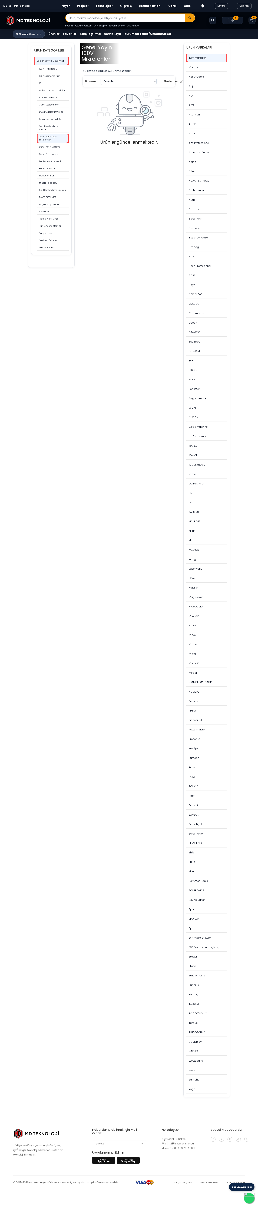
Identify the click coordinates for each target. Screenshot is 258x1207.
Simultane (44, 211)
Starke (193, 966)
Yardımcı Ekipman (48, 240)
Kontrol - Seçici (47, 168)
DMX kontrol (133, 25)
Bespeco (194, 228)
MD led (7, 6)
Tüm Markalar (197, 58)
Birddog (194, 247)
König (192, 559)
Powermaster (197, 729)
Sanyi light (195, 824)
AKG (191, 105)
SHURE (192, 862)
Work (192, 1070)
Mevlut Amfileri (46, 175)
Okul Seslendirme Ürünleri (52, 190)
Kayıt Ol (221, 5)
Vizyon (65, 6)
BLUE (191, 256)
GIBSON (193, 417)
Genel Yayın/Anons (49, 154)
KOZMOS (194, 550)
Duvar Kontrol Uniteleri (50, 119)
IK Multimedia (197, 464)
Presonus (194, 739)
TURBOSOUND (197, 1032)
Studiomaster (197, 975)
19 (40, 83)
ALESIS (192, 124)
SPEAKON (194, 919)
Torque (193, 1023)
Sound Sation (197, 900)
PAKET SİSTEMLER (48, 197)
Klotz (192, 540)
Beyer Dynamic (198, 237)
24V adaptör (100, 25)
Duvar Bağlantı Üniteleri (51, 111)
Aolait (192, 162)
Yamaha (194, 1079)
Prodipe (194, 748)
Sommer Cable (198, 881)
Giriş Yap (244, 5)
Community (196, 313)
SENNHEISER (195, 843)
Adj (191, 86)
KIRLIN (192, 531)
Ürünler (53, 34)
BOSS (192, 275)
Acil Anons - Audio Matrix (52, 90)
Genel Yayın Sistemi (49, 146)
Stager (193, 956)
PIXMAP (193, 710)
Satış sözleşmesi (182, 1182)
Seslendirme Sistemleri (51, 61)
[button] (29, 34)
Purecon (194, 758)
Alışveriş (126, 6)
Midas (192, 625)
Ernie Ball (194, 351)
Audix (192, 199)
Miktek (192, 654)
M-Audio (194, 616)
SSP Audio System (200, 937)
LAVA (192, 578)
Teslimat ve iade (235, 1182)
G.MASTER (194, 408)
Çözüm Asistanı (150, 6)
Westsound (196, 1060)
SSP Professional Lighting (204, 947)
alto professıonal (199, 143)
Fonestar (194, 389)
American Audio (199, 152)
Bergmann (195, 218)
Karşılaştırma (90, 34)
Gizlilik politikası (209, 1182)
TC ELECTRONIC (198, 1013)
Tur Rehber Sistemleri (50, 225)
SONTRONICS (196, 890)
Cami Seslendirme (49, 104)
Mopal (193, 673)
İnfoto (192, 474)
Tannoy (193, 994)
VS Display (195, 1042)
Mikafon (194, 644)
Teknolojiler (104, 6)
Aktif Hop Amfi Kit (48, 97)
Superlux (194, 985)
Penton (193, 701)
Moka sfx (194, 663)
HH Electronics (197, 436)
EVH (191, 360)
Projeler (83, 6)
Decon (193, 322)
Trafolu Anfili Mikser (49, 218)
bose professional (200, 266)
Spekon (193, 928)
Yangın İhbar (46, 233)
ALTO (192, 133)
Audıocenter (196, 190)
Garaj (172, 6)
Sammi (193, 805)
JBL (191, 493)
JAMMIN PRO (196, 483)
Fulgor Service (197, 398)
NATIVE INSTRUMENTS (201, 682)
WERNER (193, 1051)
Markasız (194, 67)
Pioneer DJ (195, 720)
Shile (191, 852)
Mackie (193, 587)
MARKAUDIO (196, 606)
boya (192, 285)
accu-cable (196, 76)
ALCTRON (194, 114)
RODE (192, 777)
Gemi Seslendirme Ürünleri (48, 128)
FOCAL (193, 379)
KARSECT (194, 512)
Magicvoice (196, 597)
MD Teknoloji (22, 6)
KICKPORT (194, 521)
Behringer (195, 209)
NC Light (194, 691)
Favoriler (69, 34)
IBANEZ (193, 445)
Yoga (192, 1089)
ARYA (192, 171)
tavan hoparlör (117, 25)
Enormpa (194, 341)
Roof (191, 796)
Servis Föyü (112, 34)
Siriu (191, 871)
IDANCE (193, 455)
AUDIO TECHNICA (199, 181)
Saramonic (196, 833)
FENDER (193, 370)
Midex (192, 635)
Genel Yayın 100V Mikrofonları (48, 138)
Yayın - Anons (46, 247)
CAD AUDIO (195, 294)
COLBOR (194, 304)
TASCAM (194, 1004)
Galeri (188, 6)
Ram (192, 767)
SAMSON (194, 814)
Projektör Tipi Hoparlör (50, 204)
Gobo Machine (198, 427)
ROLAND (193, 786)
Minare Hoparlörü (48, 182)
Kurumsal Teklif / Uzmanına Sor (147, 34)
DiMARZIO (194, 332)
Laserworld (195, 568)
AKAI (191, 95)
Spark (192, 909)
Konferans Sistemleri (50, 161)
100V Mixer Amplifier (49, 75)
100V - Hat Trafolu (48, 68)
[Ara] (190, 18)
